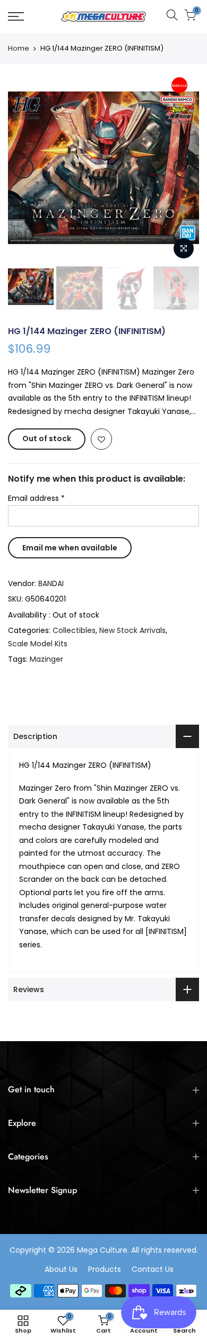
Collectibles (74, 630)
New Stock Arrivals (132, 630)
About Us (61, 1269)
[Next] (184, 167)
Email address (36, 498)
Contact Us (153, 1269)
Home (18, 48)
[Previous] (22, 167)
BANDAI (51, 583)
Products (104, 1269)
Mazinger (46, 659)
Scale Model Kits (37, 643)
